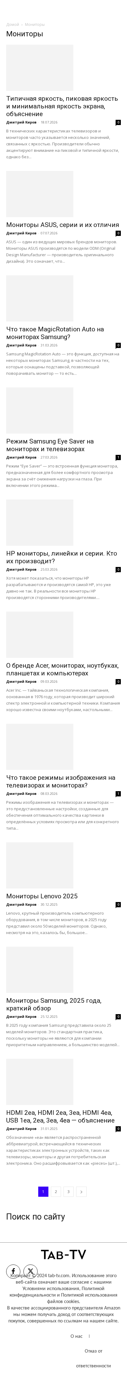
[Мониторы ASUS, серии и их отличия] (63, 194)
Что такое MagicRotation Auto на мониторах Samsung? (55, 333)
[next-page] (81, 1192)
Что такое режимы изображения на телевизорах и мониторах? (60, 781)
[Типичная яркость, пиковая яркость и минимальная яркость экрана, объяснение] (63, 68)
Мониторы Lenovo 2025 (42, 896)
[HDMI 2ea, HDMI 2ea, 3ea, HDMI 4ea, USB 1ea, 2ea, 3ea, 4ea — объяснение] (63, 1082)
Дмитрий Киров (21, 122)
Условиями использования (51, 1288)
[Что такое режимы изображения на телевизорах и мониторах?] (63, 747)
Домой (12, 24)
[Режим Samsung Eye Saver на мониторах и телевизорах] (63, 410)
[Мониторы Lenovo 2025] (63, 865)
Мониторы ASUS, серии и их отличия (62, 225)
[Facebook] (13, 1272)
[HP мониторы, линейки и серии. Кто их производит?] (63, 523)
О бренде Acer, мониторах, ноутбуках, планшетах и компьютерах (62, 669)
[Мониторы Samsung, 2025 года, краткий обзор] (63, 970)
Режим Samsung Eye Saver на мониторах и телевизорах (50, 445)
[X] (30, 1272)
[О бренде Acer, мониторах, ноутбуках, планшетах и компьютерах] (63, 635)
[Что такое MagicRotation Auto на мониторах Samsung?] (63, 298)
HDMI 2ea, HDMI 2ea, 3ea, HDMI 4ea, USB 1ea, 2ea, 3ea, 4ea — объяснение (60, 1116)
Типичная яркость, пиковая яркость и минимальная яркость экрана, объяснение (62, 106)
